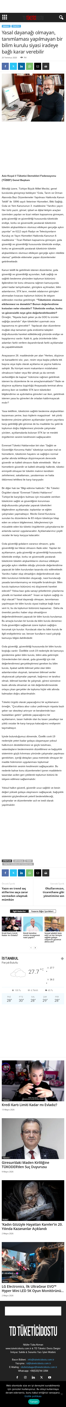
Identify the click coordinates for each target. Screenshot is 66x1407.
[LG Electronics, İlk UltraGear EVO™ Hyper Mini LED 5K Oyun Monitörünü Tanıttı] (33, 1262)
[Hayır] (61, 1394)
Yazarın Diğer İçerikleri (42, 911)
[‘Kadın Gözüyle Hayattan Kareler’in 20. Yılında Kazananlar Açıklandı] (33, 1200)
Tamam (34, 1401)
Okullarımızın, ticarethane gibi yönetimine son (53, 892)
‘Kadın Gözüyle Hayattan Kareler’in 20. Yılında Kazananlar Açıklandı (32, 1226)
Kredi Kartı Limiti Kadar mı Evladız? (10, 934)
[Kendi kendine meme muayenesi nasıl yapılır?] (33, 924)
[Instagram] (25, 1377)
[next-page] (35, 947)
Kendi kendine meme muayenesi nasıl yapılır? (31, 935)
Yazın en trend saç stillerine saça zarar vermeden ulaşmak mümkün (15, 894)
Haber (5, 1219)
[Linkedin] (21, 66)
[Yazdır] (45, 66)
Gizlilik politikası (33, 1396)
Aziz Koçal (18, 861)
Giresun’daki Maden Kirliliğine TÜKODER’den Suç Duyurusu (25, 1164)
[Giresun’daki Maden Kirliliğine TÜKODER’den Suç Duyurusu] (33, 1138)
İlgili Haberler (19, 911)
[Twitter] (13, 66)
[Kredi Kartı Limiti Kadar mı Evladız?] (11, 924)
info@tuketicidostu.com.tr (41, 1359)
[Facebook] (5, 66)
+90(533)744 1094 (39, 1370)
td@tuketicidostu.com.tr (38, 1363)
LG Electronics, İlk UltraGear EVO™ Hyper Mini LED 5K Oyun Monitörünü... (33, 1288)
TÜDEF (29, 861)
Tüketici (16, 26)
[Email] (37, 66)
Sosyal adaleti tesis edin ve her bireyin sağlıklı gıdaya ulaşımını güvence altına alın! (53, 937)
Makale (6, 26)
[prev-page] (31, 947)
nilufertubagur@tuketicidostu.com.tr (39, 1367)
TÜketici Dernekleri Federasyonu (18, 864)
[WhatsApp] (29, 66)
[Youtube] (49, 1377)
